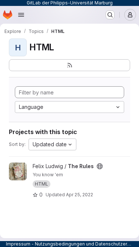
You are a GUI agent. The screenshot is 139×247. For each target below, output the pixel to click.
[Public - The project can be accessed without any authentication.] (100, 166)
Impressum (18, 244)
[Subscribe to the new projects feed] (69, 65)
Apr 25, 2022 (79, 194)
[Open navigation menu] (21, 15)
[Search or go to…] (110, 14)
